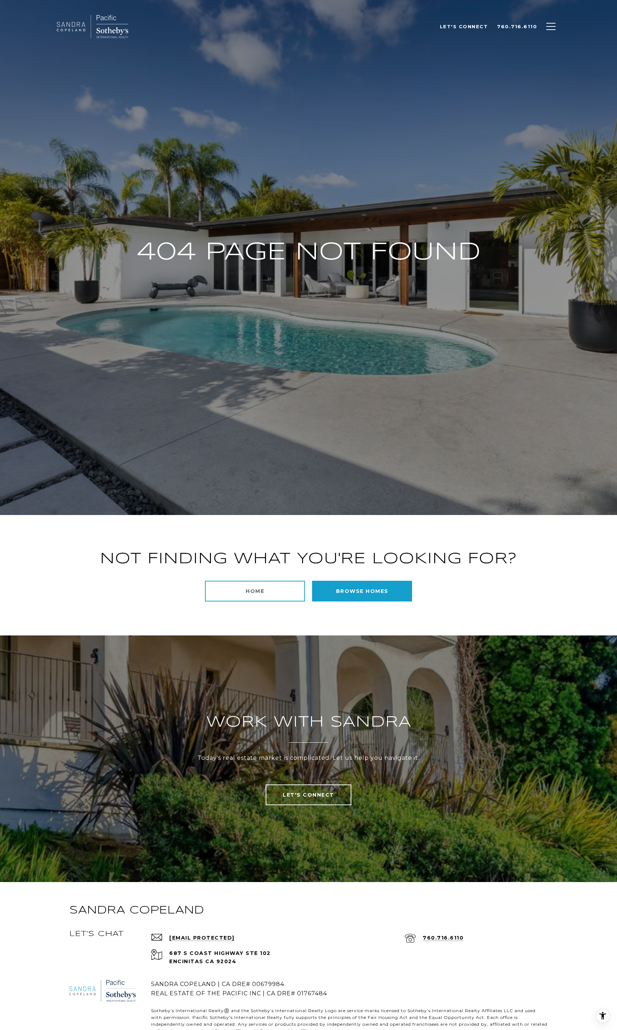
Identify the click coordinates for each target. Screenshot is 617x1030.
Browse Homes (362, 591)
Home (255, 591)
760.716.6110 (443, 938)
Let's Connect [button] (308, 795)
